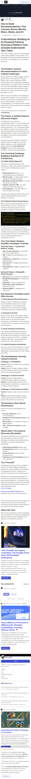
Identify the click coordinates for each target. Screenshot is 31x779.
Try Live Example (6, 488)
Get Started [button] (6, 776)
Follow (15, 661)
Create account (25, 2)
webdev (14, 35)
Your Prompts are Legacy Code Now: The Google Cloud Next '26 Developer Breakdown (15, 554)
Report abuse (21, 598)
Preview (14, 594)
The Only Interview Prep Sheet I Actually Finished (14, 688)
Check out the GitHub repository (11, 491)
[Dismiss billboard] (29, 749)
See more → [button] (5, 648)
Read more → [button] (6, 578)
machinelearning (6, 35)
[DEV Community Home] (6, 2)
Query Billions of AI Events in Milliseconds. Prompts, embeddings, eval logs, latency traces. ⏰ (14, 626)
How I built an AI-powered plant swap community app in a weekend (14, 702)
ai (24, 35)
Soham (7, 19)
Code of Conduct (11, 598)
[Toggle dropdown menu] (29, 523)
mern (20, 35)
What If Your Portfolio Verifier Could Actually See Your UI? (14, 694)
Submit (6, 594)
